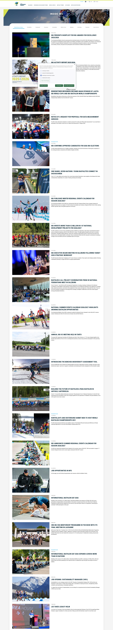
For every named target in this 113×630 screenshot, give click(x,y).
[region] (57, 76)
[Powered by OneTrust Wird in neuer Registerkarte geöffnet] (71, 89)
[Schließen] (74, 64)
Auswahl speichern (43, 85)
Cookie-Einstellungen (45, 80)
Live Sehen (67, 5)
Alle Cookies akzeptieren (69, 85)
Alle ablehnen (59, 85)
